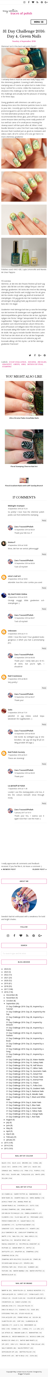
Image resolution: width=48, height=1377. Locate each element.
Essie (33, 1310)
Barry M (5, 1290)
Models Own (35, 1336)
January (9, 1139)
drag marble (26, 1209)
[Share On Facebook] (35, 355)
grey (25, 1167)
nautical (5, 1240)
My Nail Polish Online (17, 594)
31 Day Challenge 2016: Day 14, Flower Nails (24, 1077)
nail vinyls (29, 1236)
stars (35, 1259)
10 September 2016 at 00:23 (24, 530)
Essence (22, 1310)
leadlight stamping (26, 1232)
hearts (32, 1229)
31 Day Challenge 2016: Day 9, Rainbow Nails (25, 1091)
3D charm (6, 1194)
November (10, 998)
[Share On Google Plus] (40, 355)
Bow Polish (18, 1290)
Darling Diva (7, 1306)
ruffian (5, 1248)
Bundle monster (34, 1290)
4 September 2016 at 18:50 (17, 579)
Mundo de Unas (35, 364)
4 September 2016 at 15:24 (17, 509)
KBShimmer (28, 1325)
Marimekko (33, 1194)
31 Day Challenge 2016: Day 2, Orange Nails (24, 1114)
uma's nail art (14, 576)
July (7, 1122)
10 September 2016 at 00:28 (24, 657)
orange (5, 1171)
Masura (5, 1336)
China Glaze (34, 1294)
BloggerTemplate (24, 1374)
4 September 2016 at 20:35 (17, 597)
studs (20, 1267)
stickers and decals (10, 1263)
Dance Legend (21, 1302)
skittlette (6, 1252)
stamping (6, 367)
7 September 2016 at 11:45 (17, 789)
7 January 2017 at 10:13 (22, 813)
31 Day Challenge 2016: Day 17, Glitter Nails (24, 1068)
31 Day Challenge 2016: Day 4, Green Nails (24, 1108)
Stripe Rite (6, 1356)
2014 (6, 1145)
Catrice (21, 1294)
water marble (19, 1271)
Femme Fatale (23, 1317)
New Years (6, 1198)
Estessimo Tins (8, 1313)
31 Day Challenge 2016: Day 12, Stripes (22, 1082)
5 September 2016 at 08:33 (17, 679)
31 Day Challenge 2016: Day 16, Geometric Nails (26, 1071)
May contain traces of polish (23, 1372)
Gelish (35, 1317)
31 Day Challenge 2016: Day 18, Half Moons (24, 1065)
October (9, 1000)
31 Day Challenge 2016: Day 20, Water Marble (25, 1059)
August (9, 1119)
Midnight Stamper (16, 506)
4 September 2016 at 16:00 (17, 545)
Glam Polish (7, 1321)
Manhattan (33, 1333)
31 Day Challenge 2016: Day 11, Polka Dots (24, 1085)
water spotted (36, 1271)
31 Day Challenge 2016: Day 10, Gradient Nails (25, 1088)
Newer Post (9, 869)
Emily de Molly (8, 1310)
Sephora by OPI (8, 1352)
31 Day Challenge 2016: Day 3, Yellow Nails (24, 1111)
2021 (6, 977)
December (10, 995)
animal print (23, 1202)
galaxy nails (26, 1221)
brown (25, 1163)
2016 (6, 992)
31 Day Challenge (17, 362)
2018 (6, 986)
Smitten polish (25, 1352)
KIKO (23, 364)
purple (37, 1171)
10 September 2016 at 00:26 (24, 563)
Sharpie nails (19, 1198)
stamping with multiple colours (15, 1259)
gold (4, 1167)
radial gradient (8, 1244)
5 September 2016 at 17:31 (17, 713)
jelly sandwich (8, 1232)
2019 (6, 983)
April (8, 1131)
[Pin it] (44, 355)
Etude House (24, 1313)
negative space (20, 1240)
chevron (21, 1205)
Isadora (5, 1325)
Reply (44, 520)
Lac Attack (6, 1333)
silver (13, 1174)
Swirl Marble (35, 1198)
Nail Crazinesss (15, 676)
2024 (6, 969)
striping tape (7, 1267)
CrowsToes (6, 1302)
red (3, 1174)
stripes (27, 1263)
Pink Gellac (36, 1344)
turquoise (25, 1174)
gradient (7, 364)
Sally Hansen (7, 1348)
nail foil (16, 1236)
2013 (6, 1148)
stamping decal (8, 1255)
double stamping (9, 1209)
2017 (6, 989)
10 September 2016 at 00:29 (24, 773)
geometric (6, 1225)
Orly (12, 1344)
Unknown (12, 630)
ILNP (18, 1321)
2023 (6, 972)
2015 (6, 1142)
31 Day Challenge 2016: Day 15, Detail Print (24, 1074)
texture (5, 1271)
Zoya (32, 1356)
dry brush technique (11, 1213)
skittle (29, 1248)
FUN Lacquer (7, 1317)
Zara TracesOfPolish (23, 526)
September (10, 1003)
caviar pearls (7, 1205)
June (8, 1125)
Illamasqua (30, 1321)
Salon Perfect (24, 1348)
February (10, 1137)
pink (26, 1171)
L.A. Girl (36, 1329)
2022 (6, 974)
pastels (16, 1171)
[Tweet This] (30, 355)
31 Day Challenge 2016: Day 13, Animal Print (24, 1079)
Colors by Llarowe (35, 1298)
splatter (18, 1252)
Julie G (16, 1325)
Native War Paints (27, 1340)
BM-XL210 (42, 362)
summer (31, 1267)
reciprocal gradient (28, 1244)
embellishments (31, 1213)
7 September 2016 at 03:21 (17, 755)
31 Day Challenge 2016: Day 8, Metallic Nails (24, 1094)
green (16, 364)
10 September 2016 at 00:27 (24, 618)
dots (32, 1205)
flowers (5, 1217)
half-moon (20, 1229)
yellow (5, 1178)
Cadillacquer (7, 1294)
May (8, 1128)
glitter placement (23, 1225)
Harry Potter (19, 1194)
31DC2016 (32, 362)
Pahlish (23, 1344)
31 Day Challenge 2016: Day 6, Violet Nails (23, 1102)
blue (14, 1163)
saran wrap (17, 1248)
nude (35, 1167)
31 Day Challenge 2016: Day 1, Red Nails (23, 1116)
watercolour (7, 1275)
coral (35, 1163)
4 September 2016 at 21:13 (17, 634)
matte (4, 1236)
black (4, 1163)
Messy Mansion (18, 1336)
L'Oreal (25, 1329)
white (37, 1174)
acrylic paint (7, 1202)
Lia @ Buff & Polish (16, 786)
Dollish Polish (24, 1306)
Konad (14, 1329)
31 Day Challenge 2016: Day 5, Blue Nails (23, 1105)
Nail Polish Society (16, 752)
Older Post (39, 869)
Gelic (10, 709)
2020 (6, 980)
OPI (3, 1344)
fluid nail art (20, 1217)
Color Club (17, 1298)
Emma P (11, 542)
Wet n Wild (20, 1356)
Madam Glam (20, 1333)
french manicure (9, 1221)
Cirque (5, 1298)
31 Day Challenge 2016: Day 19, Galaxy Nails (24, 1062)
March (9, 1134)
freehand (35, 1217)
